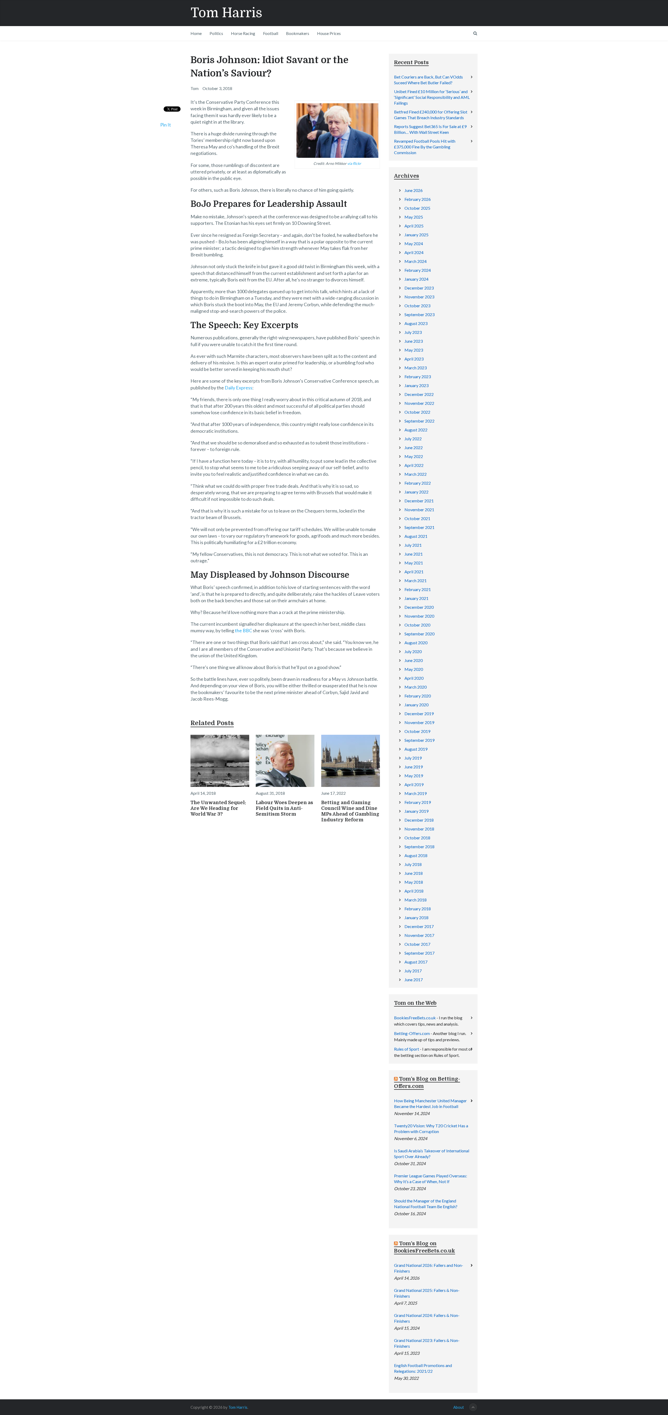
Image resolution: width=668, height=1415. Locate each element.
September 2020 (419, 633)
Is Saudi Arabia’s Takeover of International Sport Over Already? (431, 1153)
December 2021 (419, 500)
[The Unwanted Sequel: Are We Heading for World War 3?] (219, 761)
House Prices (329, 33)
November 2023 (419, 296)
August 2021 (415, 536)
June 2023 (413, 341)
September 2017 (419, 952)
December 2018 (419, 819)
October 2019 (417, 731)
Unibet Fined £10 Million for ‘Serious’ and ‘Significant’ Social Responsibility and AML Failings (432, 97)
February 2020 (417, 695)
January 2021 (416, 598)
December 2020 (419, 607)
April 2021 (414, 571)
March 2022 (415, 474)
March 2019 (415, 793)
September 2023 (419, 314)
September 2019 (419, 740)
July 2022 (413, 438)
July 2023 (413, 332)
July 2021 (413, 545)
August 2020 (415, 642)
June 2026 (413, 190)
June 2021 (413, 553)
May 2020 (413, 669)
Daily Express (238, 387)
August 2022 (415, 429)
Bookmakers (297, 33)
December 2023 (419, 287)
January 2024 (416, 278)
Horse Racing (243, 33)
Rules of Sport (406, 1048)
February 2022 (417, 482)
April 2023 (414, 358)
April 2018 (414, 890)
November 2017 (419, 935)
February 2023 (417, 376)
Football (270, 33)
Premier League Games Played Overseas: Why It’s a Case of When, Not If (430, 1178)
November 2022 (419, 403)
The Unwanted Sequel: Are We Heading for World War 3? (218, 808)
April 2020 (414, 678)
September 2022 (419, 420)
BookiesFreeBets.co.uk (415, 1017)
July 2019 (413, 757)
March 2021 (415, 580)
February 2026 (417, 199)
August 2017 (415, 961)
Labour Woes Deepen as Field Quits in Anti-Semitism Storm (284, 808)
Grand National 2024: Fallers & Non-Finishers (427, 1318)
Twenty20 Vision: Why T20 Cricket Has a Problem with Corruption (431, 1128)
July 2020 (413, 651)
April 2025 (414, 225)
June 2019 (413, 766)
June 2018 (413, 873)
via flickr (354, 163)
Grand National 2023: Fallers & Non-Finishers (427, 1343)
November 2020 (419, 615)
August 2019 (415, 748)
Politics (216, 33)
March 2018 (415, 899)
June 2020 (413, 660)
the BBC (243, 630)
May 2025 (413, 216)
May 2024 (413, 243)
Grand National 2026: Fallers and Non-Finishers (428, 1268)
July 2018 (413, 864)
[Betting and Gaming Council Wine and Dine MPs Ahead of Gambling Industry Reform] (350, 761)
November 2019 (419, 722)
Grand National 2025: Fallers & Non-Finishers (427, 1293)
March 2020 (415, 686)
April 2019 (414, 784)
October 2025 (417, 208)
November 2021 (419, 509)
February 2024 (417, 270)
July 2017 (413, 970)
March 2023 (415, 367)
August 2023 (415, 323)
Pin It (165, 125)
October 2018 (417, 837)
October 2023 (417, 305)
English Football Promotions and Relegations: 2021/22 (423, 1368)
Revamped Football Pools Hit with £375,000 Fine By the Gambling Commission (424, 147)
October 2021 (417, 518)
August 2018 (415, 855)
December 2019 (419, 713)
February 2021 (417, 589)
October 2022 (417, 412)
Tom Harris (226, 12)
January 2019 (416, 811)
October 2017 (417, 944)
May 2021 (413, 562)
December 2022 (419, 394)
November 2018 (419, 828)
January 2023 (416, 385)
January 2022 (416, 491)
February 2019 (417, 802)
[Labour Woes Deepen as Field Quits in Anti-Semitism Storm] (285, 761)
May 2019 (413, 775)
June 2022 (413, 447)
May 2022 (413, 456)
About (458, 1407)
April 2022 (414, 465)
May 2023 (413, 349)
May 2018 (413, 882)
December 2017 (419, 926)
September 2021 (419, 527)
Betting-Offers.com (412, 1033)
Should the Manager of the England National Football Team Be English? (425, 1203)
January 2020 (416, 704)
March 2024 (415, 261)
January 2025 (416, 234)
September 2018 (419, 846)
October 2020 (417, 624)
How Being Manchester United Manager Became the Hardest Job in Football (430, 1103)
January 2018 (416, 917)
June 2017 (413, 979)
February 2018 (417, 908)
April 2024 (414, 252)
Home (196, 33)
